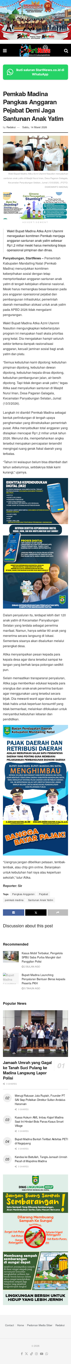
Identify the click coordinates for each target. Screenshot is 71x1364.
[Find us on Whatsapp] (46, 1354)
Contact (9, 1325)
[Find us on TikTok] (31, 1354)
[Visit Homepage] (35, 50)
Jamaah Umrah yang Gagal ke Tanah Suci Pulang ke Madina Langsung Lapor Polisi (27, 1070)
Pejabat (43, 894)
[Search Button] (66, 50)
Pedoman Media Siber (39, 1325)
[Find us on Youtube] (41, 1354)
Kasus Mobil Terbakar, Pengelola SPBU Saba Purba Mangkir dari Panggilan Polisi (42, 957)
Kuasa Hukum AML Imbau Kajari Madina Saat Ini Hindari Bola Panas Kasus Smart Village (39, 1121)
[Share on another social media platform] (58, 912)
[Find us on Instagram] (36, 1354)
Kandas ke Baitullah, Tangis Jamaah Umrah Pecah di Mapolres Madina (41, 1159)
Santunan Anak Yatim (40, 900)
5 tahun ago (32, 988)
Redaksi (11, 127)
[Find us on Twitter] (26, 1354)
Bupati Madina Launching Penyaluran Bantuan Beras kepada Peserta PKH (43, 979)
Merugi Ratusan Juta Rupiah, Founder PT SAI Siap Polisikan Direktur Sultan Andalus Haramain (40, 1100)
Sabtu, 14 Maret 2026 (34, 127)
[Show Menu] (5, 50)
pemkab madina (14, 900)
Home (20, 1325)
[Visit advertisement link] (35, 20)
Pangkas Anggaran (23, 894)
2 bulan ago (32, 966)
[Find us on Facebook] (22, 1354)
